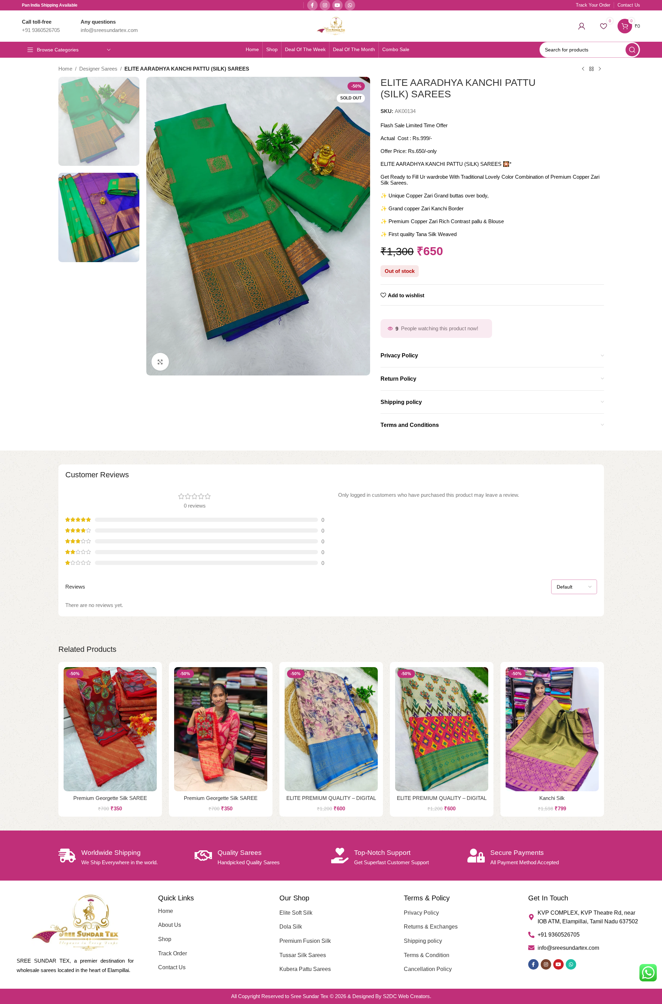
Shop (164, 939)
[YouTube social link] (337, 5)
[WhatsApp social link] (350, 5)
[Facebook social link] (312, 5)
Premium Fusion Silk (305, 941)
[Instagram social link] (325, 5)
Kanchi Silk (552, 798)
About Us (169, 925)
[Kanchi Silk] (552, 729)
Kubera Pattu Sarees (305, 969)
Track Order (172, 953)
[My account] (581, 26)
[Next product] (600, 69)
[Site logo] (331, 26)
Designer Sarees (98, 69)
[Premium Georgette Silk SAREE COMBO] (110, 729)
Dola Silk (290, 927)
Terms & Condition (426, 955)
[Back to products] (591, 69)
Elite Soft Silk (295, 913)
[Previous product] (583, 69)
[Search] (632, 49)
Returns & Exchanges (431, 927)
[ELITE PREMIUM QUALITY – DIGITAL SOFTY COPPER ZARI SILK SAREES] (331, 729)
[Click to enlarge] (160, 361)
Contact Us (172, 967)
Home (65, 69)
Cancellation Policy (428, 969)
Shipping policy (423, 941)
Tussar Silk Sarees (302, 955)
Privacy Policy (421, 913)
